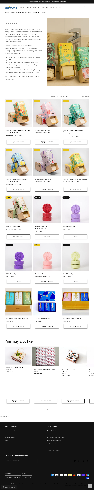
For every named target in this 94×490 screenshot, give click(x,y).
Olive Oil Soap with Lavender (43, 179)
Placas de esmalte (10, 434)
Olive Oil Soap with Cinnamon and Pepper (18, 130)
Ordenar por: (54, 96)
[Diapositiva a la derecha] (51, 410)
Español (26, 477)
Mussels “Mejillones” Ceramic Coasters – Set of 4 (73, 370)
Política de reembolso (50, 484)
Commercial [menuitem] (45, 7)
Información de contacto (71, 485)
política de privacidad (53, 444)
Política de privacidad (62, 484)
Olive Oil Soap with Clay (13, 226)
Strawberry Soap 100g (41, 226)
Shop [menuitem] (27, 7)
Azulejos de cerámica (11, 431)
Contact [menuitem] (58, 7)
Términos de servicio (53, 450)
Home (2, 416)
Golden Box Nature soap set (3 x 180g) (17, 318)
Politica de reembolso (54, 441)
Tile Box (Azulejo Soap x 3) (42, 318)
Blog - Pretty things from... (55, 431)
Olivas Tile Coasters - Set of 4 (15, 367)
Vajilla (6, 441)
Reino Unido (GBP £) (12, 477)
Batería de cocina (10, 437)
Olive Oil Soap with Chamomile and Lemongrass (73, 131)
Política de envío (85, 484)
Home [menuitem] (22, 7)
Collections (35, 13)
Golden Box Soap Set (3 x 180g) (72, 318)
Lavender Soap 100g (69, 226)
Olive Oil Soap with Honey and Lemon (17, 179)
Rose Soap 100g (39, 274)
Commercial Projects (53, 434)
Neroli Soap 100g (68, 274)
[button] (80, 7)
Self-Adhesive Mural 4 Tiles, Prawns (44, 369)
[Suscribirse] (36, 461)
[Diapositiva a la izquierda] (43, 410)
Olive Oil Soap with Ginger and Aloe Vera (75, 179)
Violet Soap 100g (11, 274)
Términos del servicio (75, 484)
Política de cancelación (83, 485)
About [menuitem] (52, 7)
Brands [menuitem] (35, 7)
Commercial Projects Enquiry (56, 437)
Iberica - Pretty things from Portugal (17, 13)
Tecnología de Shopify (38, 484)
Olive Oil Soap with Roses (42, 130)
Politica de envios (52, 447)
